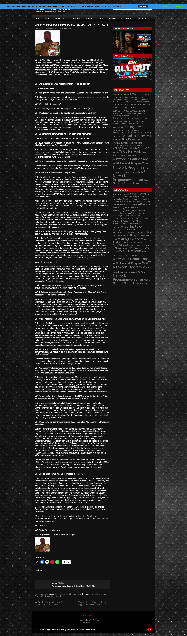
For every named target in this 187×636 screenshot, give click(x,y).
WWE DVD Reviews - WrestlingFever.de (129, 148)
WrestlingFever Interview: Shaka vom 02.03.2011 (71, 25)
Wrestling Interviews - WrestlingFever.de (132, 137)
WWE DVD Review (143, 146)
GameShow (141, 18)
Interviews (60, 18)
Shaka (59, 596)
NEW (123, 121)
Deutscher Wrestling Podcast (133, 97)
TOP (149, 629)
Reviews (89, 18)
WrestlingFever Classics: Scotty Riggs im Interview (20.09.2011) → (93, 603)
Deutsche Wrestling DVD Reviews (123, 102)
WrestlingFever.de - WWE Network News (127, 133)
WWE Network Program (127, 163)
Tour (100, 18)
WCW (133, 121)
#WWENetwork (138, 94)
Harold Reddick (51, 596)
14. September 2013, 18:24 (53, 28)
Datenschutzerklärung (173, 6)
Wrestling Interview (73, 594)
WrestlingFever (131, 127)
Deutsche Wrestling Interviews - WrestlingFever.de (132, 107)
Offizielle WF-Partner (89, 620)
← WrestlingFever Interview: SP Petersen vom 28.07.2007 (49, 603)
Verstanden (143, 6)
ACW (149, 95)
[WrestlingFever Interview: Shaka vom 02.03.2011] (49, 55)
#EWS (115, 95)
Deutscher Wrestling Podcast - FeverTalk (131, 99)
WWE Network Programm (132, 165)
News (47, 18)
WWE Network (130, 151)
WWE (125, 145)
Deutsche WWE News (135, 116)
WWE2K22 (132, 146)
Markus (68, 28)
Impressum (85, 622)
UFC (130, 121)
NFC (126, 121)
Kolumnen (126, 18)
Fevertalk (118, 118)
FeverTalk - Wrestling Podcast (137, 118)
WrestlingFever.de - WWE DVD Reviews (126, 130)
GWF (115, 121)
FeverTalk (76, 18)
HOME (37, 18)
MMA (119, 121)
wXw (146, 184)
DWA (43, 596)
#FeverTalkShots (123, 95)
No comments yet (41, 594)
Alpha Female (117, 97)
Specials (112, 18)
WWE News (140, 184)
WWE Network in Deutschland (131, 157)
